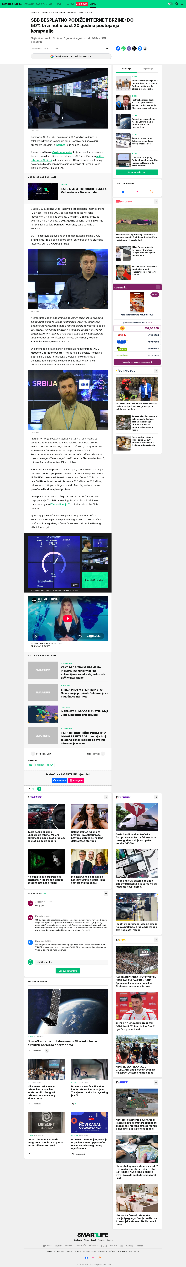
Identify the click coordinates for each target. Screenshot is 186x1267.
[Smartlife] (12, 3)
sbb (30, 765)
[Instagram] (137, 192)
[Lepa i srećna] (68, 1245)
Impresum (61, 1251)
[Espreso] (140, 1245)
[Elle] (104, 1245)
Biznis (45, 12)
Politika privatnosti (124, 1251)
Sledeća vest (93, 754)
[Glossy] (129, 1245)
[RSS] (151, 192)
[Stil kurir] (121, 1245)
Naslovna (35, 12)
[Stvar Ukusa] (93, 1245)
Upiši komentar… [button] (45, 962)
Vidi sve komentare (68, 971)
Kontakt (70, 1251)
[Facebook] (123, 192)
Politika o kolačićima (106, 1251)
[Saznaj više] (156, 201)
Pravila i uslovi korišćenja (85, 1251)
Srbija (50, 765)
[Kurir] (58, 1245)
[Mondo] (47, 1245)
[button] (108, 48)
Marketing (51, 1251)
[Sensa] (113, 1245)
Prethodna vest (43, 754)
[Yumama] (80, 1245)
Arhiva (136, 1251)
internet (39, 765)
